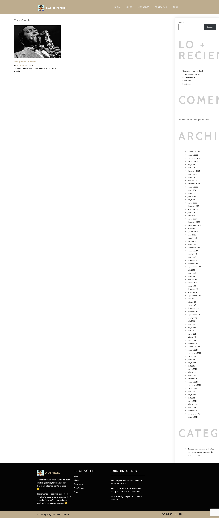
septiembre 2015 (194, 353)
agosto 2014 (192, 388)
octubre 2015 (193, 350)
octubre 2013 (193, 417)
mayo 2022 (192, 200)
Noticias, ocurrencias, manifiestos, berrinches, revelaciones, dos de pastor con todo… (201, 452)
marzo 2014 (192, 401)
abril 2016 (191, 331)
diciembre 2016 (193, 308)
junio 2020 (192, 235)
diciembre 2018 (193, 260)
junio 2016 (191, 324)
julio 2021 (191, 212)
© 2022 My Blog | (44, 514)
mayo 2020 (192, 238)
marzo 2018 (192, 279)
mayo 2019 (192, 257)
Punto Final (186, 81)
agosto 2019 (192, 254)
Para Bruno (186, 84)
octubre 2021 (193, 209)
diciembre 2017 (193, 289)
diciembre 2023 (194, 184)
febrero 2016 (192, 337)
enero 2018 (192, 286)
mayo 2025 (192, 164)
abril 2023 (191, 193)
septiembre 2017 (194, 295)
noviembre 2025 (194, 152)
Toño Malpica (21, 65)
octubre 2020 (193, 228)
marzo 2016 (192, 334)
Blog (175, 7)
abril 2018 (191, 276)
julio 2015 (191, 359)
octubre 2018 (193, 263)
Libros (129, 7)
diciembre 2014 (193, 379)
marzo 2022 (192, 203)
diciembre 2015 (193, 343)
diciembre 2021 (193, 206)
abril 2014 (191, 398)
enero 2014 (192, 407)
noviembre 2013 (194, 414)
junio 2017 (191, 299)
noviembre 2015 (194, 347)
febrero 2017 (192, 302)
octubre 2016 (193, 311)
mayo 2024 (192, 174)
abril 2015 (191, 366)
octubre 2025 (193, 155)
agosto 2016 (192, 318)
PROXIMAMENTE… (189, 77)
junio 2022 (192, 196)
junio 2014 (191, 391)
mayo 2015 (192, 363)
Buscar (181, 22)
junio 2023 (192, 190)
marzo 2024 (192, 180)
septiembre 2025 (194, 158)
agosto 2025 (193, 161)
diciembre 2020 (194, 222)
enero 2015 (192, 375)
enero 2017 (192, 305)
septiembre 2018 (194, 267)
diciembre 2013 (193, 410)
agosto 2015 (192, 356)
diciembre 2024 (194, 171)
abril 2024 (191, 177)
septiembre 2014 (194, 385)
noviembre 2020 (194, 225)
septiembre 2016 (194, 315)
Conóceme (143, 7)
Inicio (117, 7)
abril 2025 (191, 168)
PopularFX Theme (60, 514)
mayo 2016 (192, 327)
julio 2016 (191, 321)
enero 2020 (192, 244)
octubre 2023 (193, 187)
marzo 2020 (192, 241)
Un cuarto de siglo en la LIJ (192, 71)
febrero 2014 (192, 404)
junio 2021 (191, 216)
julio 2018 (191, 270)
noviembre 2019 (194, 248)
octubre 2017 (193, 292)
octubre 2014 (193, 382)
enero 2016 (192, 340)
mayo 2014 (192, 395)
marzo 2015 (192, 369)
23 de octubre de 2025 (191, 74)
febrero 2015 (192, 372)
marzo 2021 (192, 219)
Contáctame (161, 7)
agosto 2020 (193, 232)
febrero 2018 (192, 283)
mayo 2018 (192, 273)
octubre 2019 (193, 251)
